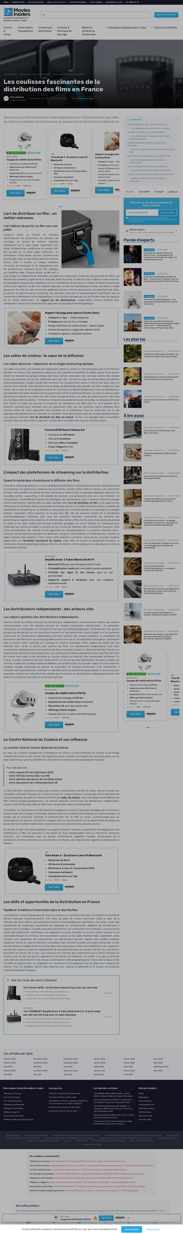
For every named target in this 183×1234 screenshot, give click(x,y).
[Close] (143, 497)
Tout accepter (132, 1229)
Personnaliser (153, 1229)
